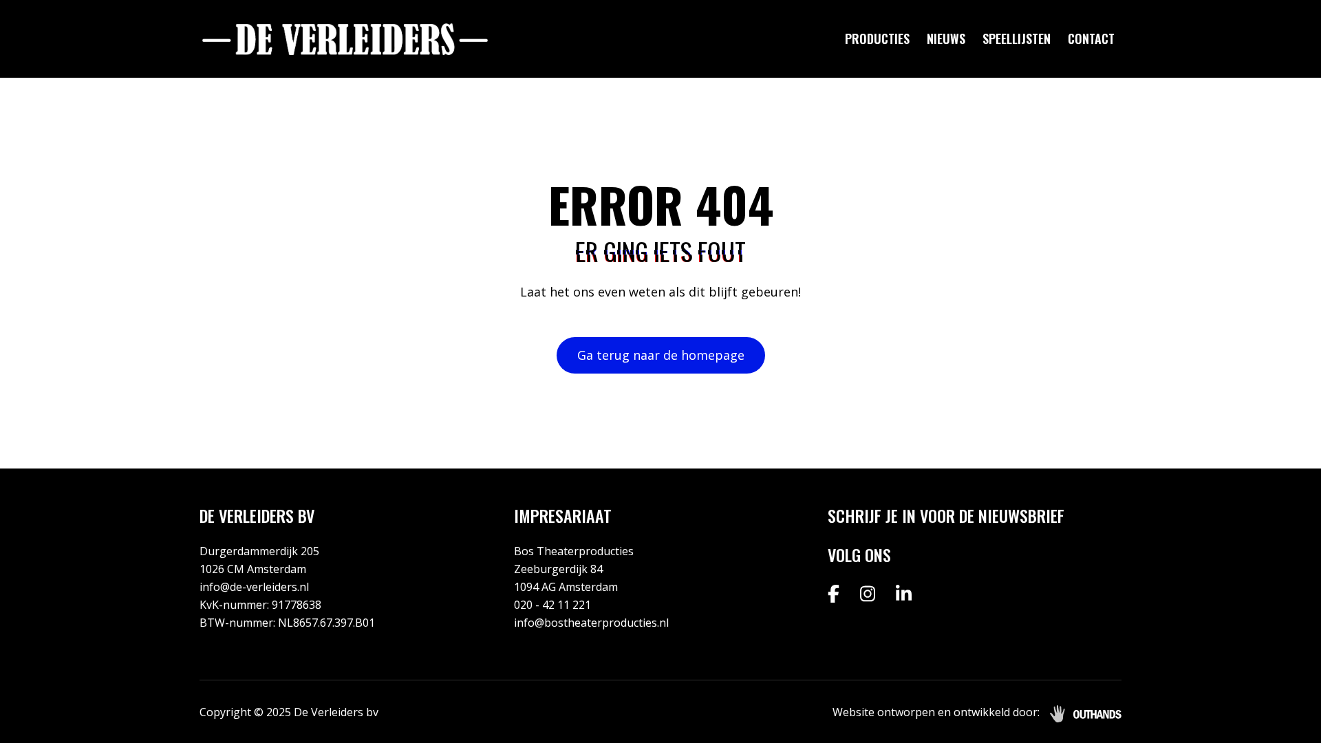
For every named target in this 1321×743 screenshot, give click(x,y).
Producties (877, 38)
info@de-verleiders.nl (254, 586)
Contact (1091, 38)
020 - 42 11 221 (552, 604)
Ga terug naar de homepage (660, 355)
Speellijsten (1016, 38)
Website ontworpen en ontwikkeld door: (936, 712)
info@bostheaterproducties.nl (591, 622)
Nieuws (946, 38)
